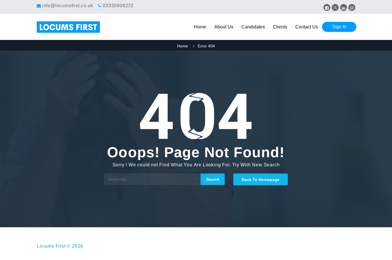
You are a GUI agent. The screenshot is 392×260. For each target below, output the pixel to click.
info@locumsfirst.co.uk (67, 5)
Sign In (339, 26)
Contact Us (306, 26)
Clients (280, 26)
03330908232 (118, 5)
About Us (223, 26)
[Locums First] (77, 27)
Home (200, 26)
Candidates (253, 26)
